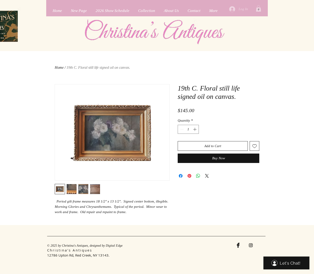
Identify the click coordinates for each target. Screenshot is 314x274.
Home (59, 67)
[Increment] (195, 129)
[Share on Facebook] (180, 176)
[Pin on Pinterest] (189, 176)
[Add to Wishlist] (255, 146)
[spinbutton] (188, 129)
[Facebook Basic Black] (238, 245)
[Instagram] (250, 245)
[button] (258, 8)
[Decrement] (181, 129)
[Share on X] (207, 176)
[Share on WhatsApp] (198, 176)
